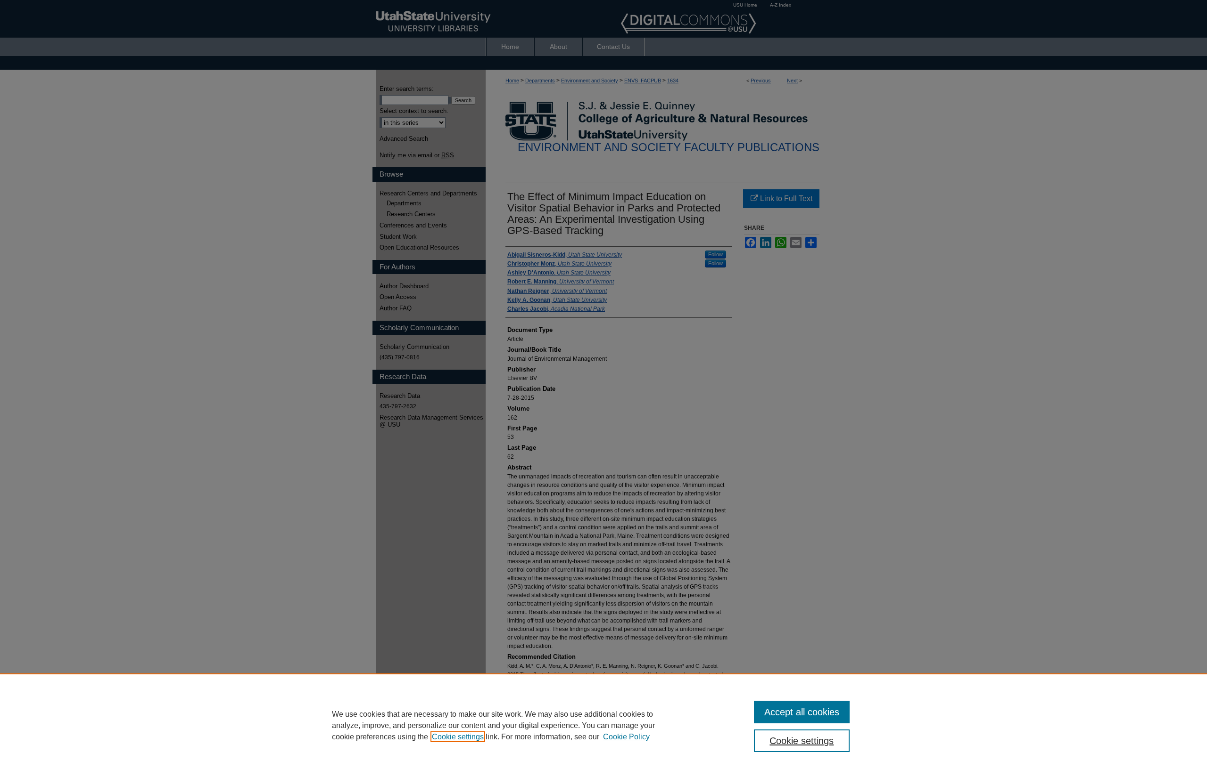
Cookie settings (458, 737)
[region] (603, 725)
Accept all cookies (801, 712)
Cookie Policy (626, 737)
